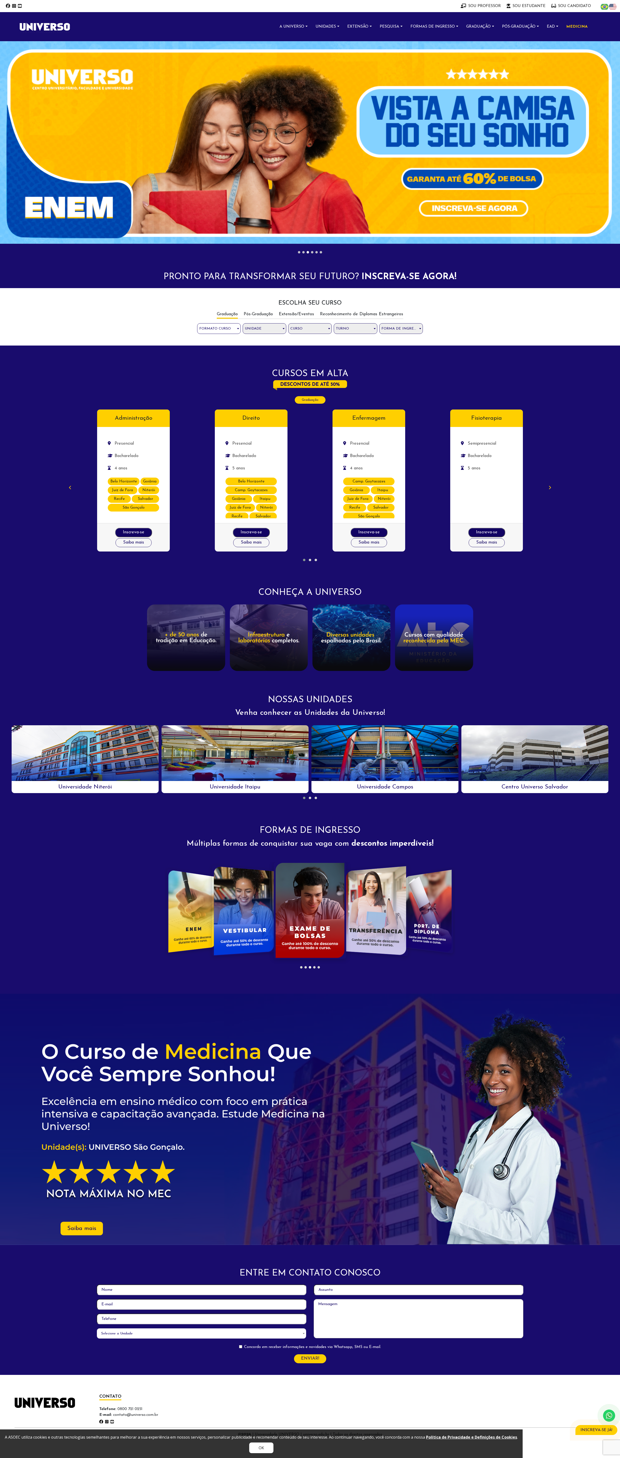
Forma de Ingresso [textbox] (401, 132)
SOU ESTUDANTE (528, 6)
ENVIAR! (310, 1162)
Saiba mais (133, 346)
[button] (304, 363)
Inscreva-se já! (596, 1430)
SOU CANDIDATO (574, 6)
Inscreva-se (133, 335)
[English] (613, 6)
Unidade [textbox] (253, 132)
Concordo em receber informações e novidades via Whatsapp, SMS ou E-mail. (312, 1150)
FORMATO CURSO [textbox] (215, 132)
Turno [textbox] (342, 132)
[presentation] (70, 291)
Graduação (310, 203)
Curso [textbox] (296, 132)
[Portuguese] (605, 6)
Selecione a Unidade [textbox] (117, 1137)
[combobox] (219, 131)
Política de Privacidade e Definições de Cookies (471, 1437)
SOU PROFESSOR (484, 6)
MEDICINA (577, 27)
